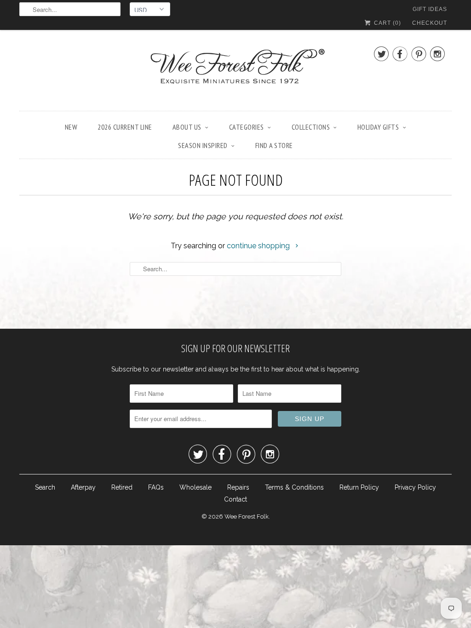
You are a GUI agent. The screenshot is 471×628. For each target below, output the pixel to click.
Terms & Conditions (294, 487)
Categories (246, 126)
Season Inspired (203, 145)
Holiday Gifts (378, 126)
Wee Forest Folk (246, 516)
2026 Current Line (125, 126)
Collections (311, 126)
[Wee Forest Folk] (235, 73)
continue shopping (259, 245)
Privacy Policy (415, 487)
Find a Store (274, 145)
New (71, 126)
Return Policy (359, 487)
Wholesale (195, 487)
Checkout (429, 23)
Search (45, 487)
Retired (121, 487)
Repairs (238, 487)
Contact (235, 499)
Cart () (386, 23)
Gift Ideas (430, 9)
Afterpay (83, 487)
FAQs (156, 487)
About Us (186, 126)
